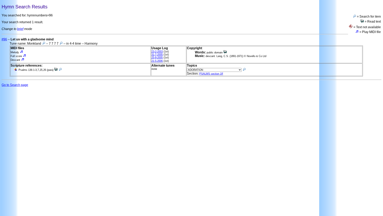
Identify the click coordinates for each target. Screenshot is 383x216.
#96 (4, 39)
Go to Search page (15, 85)
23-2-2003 (157, 51)
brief (20, 29)
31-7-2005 (157, 54)
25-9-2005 (157, 57)
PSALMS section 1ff (211, 73)
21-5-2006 (157, 60)
